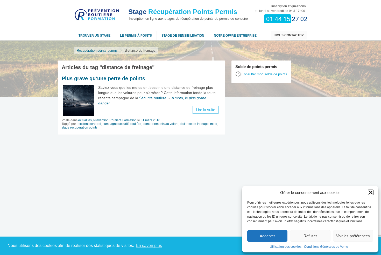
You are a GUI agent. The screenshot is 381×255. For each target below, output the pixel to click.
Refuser (310, 236)
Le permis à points (136, 35)
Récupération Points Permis (182, 12)
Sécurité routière (152, 98)
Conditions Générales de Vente (326, 247)
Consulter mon (264, 74)
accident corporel (89, 124)
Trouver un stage (94, 35)
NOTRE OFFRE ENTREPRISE (235, 35)
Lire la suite (205, 110)
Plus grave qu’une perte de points (103, 78)
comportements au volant (160, 124)
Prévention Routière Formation (115, 120)
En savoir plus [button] (149, 245)
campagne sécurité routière (122, 124)
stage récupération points (79, 127)
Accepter (267, 236)
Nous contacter (289, 35)
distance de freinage (194, 124)
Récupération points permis (97, 50)
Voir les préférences (353, 236)
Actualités (85, 120)
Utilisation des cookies (285, 247)
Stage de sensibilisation (182, 35)
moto (213, 124)
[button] (370, 192)
